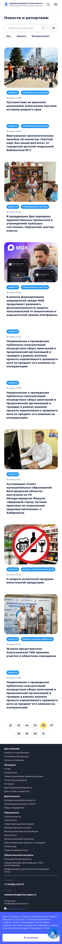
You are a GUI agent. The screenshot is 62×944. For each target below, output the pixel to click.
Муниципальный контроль (19, 839)
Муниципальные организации (21, 831)
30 (35, 733)
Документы (10, 835)
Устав (7, 768)
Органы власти (12, 816)
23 (18, 725)
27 (51, 725)
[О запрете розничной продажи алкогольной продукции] (31, 544)
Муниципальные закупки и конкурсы (24, 842)
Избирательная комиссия (37, 639)
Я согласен (31, 937)
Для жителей (11, 749)
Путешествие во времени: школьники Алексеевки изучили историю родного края (31, 106)
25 (35, 725)
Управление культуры (35, 92)
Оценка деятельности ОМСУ (20, 804)
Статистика (10, 820)
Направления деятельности (19, 800)
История (9, 783)
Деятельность (12, 796)
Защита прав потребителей (38, 569)
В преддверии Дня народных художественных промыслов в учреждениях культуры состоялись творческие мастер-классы (30, 223)
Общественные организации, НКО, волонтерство (23, 864)
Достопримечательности (18, 787)
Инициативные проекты (17, 859)
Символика (10, 772)
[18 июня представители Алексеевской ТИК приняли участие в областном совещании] (31, 614)
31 (43, 733)
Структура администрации (19, 824)
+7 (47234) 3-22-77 (14, 884)
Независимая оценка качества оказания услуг (26, 870)
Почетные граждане (15, 780)
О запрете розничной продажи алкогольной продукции (29, 580)
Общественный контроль (18, 855)
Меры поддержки (14, 807)
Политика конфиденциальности (16, 902)
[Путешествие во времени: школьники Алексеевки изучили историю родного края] (31, 67)
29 (26, 733)
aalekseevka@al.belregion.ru (20, 894)
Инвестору (10, 846)
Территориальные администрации (23, 776)
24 (27, 725)
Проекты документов (16, 850)
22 (10, 725)
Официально (11, 812)
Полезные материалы (16, 756)
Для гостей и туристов (16, 791)
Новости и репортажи (16, 752)
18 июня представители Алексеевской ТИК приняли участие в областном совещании (31, 652)
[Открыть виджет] (54, 933)
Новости (13, 92)
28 (18, 733)
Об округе (10, 765)
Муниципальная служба (17, 827)
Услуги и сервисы (14, 760)
